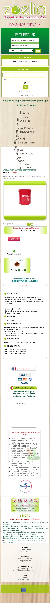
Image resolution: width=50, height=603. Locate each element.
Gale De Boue (30, 176)
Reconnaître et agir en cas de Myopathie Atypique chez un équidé (24, 472)
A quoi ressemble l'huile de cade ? (24, 448)
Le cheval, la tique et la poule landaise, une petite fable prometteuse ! (22, 463)
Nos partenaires (25, 561)
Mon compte (25, 69)
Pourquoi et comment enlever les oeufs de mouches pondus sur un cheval (24, 440)
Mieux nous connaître (25, 550)
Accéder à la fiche (19, 404)
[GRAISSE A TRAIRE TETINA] (25, 206)
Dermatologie (19, 176)
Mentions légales (24, 551)
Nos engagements (25, 559)
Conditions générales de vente (25, 570)
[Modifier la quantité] (19, 270)
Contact (25, 577)
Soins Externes (8, 176)
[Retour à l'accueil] (25, 20)
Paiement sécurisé (25, 568)
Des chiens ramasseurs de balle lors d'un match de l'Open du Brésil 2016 (25, 468)
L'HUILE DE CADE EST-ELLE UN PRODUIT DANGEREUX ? (24, 445)
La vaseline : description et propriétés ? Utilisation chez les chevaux (25, 455)
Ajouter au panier (17, 260)
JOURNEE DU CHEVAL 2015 (22, 475)
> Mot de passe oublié (25, 95)
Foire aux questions (25, 579)
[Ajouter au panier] (17, 266)
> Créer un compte (25, 91)
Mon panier (25, 57)
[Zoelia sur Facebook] (23, 592)
